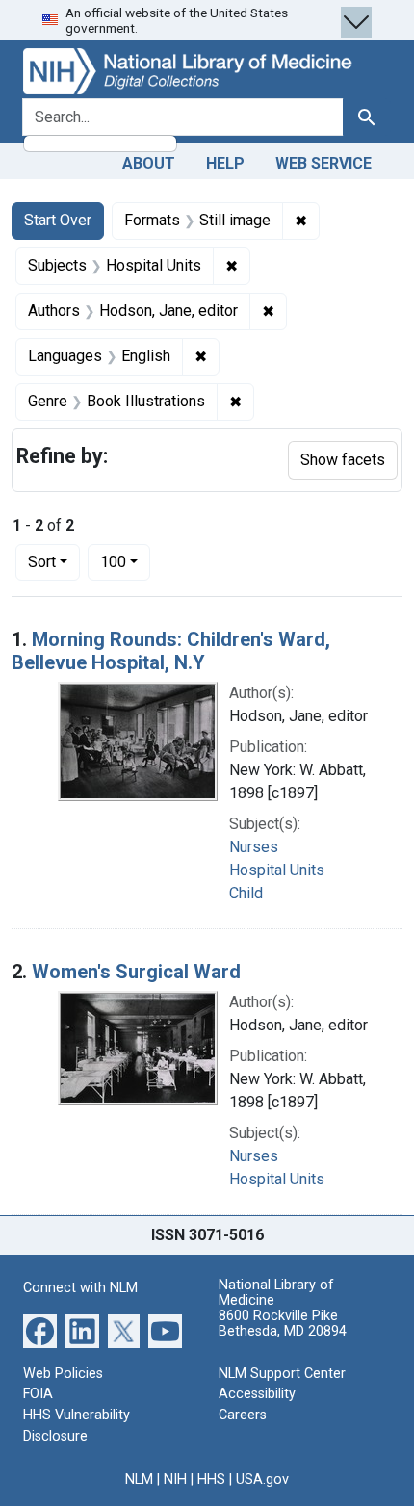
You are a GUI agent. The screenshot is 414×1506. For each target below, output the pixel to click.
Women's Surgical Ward (136, 971)
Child (246, 893)
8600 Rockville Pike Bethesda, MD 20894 (283, 1323)
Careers (243, 1415)
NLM (139, 1479)
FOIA (38, 1394)
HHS (211, 1479)
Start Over (57, 220)
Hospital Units (276, 870)
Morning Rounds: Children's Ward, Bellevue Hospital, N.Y (171, 651)
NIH (175, 1479)
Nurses (253, 847)
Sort (42, 562)
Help (225, 163)
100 (125, 561)
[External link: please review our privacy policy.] (40, 1330)
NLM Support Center (282, 1373)
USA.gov (262, 1479)
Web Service (323, 163)
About (148, 163)
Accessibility (257, 1394)
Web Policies (63, 1373)
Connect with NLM (80, 1288)
